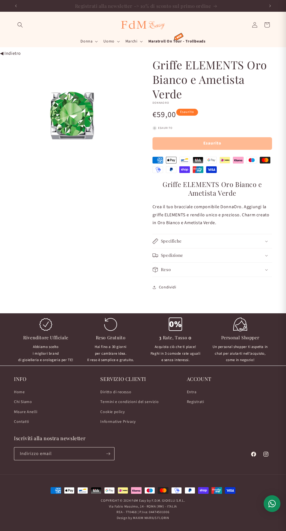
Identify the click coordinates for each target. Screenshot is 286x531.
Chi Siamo (23, 402)
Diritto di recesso (115, 392)
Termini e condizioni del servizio (129, 402)
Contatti (21, 422)
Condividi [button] (167, 287)
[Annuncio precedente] (16, 6)
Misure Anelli (25, 412)
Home (19, 392)
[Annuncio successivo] (270, 6)
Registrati (195, 402)
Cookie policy (112, 412)
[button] (20, 25)
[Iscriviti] (108, 453)
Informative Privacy (118, 422)
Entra (192, 392)
